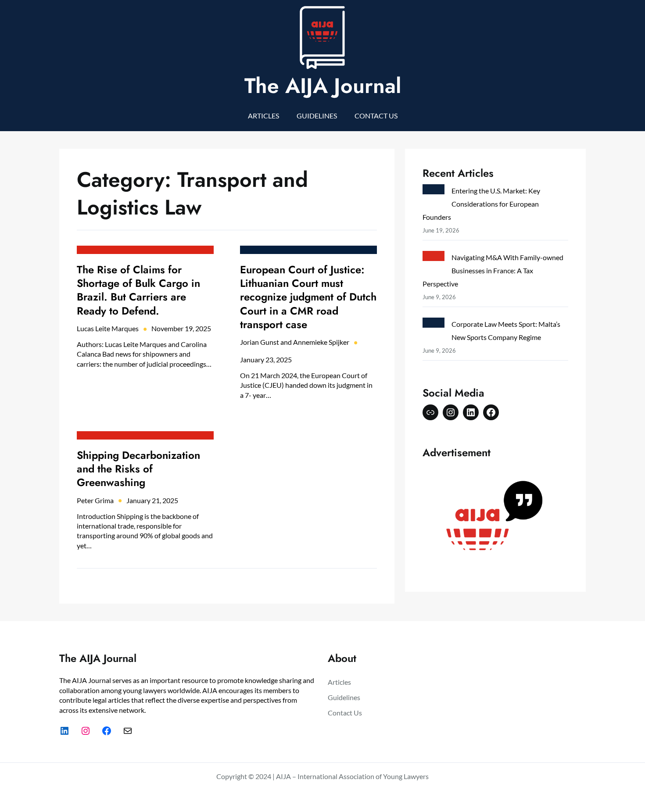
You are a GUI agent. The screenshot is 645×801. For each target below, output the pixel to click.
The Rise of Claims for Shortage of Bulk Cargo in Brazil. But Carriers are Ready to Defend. (138, 290)
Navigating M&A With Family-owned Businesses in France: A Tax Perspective (493, 270)
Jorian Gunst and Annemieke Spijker (294, 342)
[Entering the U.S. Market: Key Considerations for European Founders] (433, 191)
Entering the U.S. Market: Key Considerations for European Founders (481, 203)
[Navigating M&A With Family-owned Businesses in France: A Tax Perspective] (433, 258)
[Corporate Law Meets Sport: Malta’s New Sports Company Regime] (433, 324)
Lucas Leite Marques (108, 328)
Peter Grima (95, 500)
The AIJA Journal (322, 86)
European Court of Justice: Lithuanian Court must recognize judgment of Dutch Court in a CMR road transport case (308, 297)
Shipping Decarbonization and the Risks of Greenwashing (138, 469)
